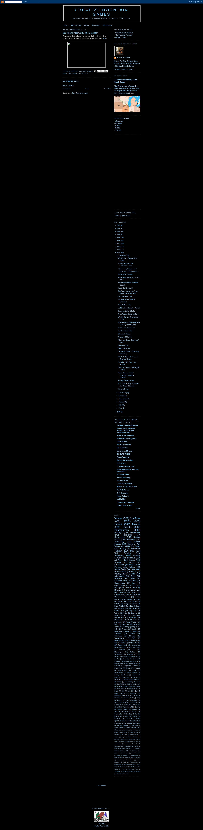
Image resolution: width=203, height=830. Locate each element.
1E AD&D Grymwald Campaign (129, 643)
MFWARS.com (120, 37)
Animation (117, 633)
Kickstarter (127, 535)
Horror (116, 606)
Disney (126, 675)
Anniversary (130, 741)
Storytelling (118, 654)
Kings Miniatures (123, 496)
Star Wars (135, 569)
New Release (133, 721)
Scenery (119, 700)
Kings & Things (123, 389)
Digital (126, 705)
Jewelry (125, 716)
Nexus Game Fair (120, 723)
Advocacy (120, 688)
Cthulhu (134, 645)
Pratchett (125, 707)
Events (127, 527)
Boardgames (121, 530)
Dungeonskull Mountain (125, 502)
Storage (124, 766)
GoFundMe (118, 636)
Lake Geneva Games (132, 590)
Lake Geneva (128, 661)
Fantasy (132, 562)
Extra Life (137, 748)
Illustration (117, 661)
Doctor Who (122, 601)
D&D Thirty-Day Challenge (131, 606)
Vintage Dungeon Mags (126, 380)
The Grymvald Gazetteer (123, 35)
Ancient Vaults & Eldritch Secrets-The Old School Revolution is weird (126, 430)
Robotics (121, 608)
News (135, 624)
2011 (119, 253)
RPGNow (118, 123)
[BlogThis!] (100, 71)
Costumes (117, 705)
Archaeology (127, 679)
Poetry (138, 698)
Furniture (135, 665)
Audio (136, 743)
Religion (136, 737)
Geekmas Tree (123, 345)
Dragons (134, 613)
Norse (133, 757)
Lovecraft (129, 718)
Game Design (119, 615)
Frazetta (134, 711)
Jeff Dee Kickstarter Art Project (128, 308)
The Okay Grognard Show (129, 769)
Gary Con (132, 611)
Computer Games (130, 604)
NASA (124, 684)
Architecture (117, 743)
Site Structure (107, 25)
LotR (118, 707)
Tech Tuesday (122, 553)
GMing (134, 601)
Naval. (124, 721)
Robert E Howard (131, 631)
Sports (116, 702)
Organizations (134, 734)
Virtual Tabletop (132, 672)
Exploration (129, 748)
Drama (126, 711)
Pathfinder (137, 668)
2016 (119, 237)
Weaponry (134, 663)
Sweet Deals (120, 569)
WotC (127, 640)
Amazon (117, 711)
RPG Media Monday (125, 599)
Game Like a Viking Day (123, 714)
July (120, 405)
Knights (135, 716)
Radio (135, 670)
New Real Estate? (124, 348)
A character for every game (126, 439)
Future (138, 682)
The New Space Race (125, 331)
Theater (137, 686)
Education (122, 592)
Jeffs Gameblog (122, 493)
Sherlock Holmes (134, 684)
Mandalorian (134, 755)
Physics (116, 737)
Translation (117, 771)
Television (130, 539)
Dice (133, 576)
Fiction (125, 585)
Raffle (129, 737)
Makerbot (125, 755)
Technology (83, 73)
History (133, 583)
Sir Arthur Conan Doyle (124, 686)
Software (135, 700)
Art (70, 73)
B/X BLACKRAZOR (123, 454)
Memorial (135, 695)
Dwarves (136, 746)
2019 (119, 231)
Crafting (135, 659)
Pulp (124, 762)
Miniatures (117, 590)
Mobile (128, 757)
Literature (118, 581)
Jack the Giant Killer (125, 296)
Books (133, 572)
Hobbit (75, 73)
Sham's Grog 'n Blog (124, 505)
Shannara (135, 725)
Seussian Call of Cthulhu (126, 311)
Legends (135, 675)
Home (66, 25)
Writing (116, 613)
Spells (117, 766)
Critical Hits (121, 463)
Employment (118, 647)
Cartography (134, 656)
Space (138, 599)
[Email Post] (95, 71)
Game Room (130, 647)
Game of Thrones (131, 588)
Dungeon (134, 627)
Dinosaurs (124, 732)
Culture (119, 682)
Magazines (125, 624)
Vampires (126, 702)
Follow (86, 25)
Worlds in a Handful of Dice (127, 487)
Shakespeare (118, 672)
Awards (127, 597)
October (122, 396)
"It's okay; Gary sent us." (126, 466)
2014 (119, 244)
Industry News (120, 574)
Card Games (129, 560)
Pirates (126, 663)
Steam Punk (130, 727)
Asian (128, 730)
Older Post (107, 89)
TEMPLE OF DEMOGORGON (127, 425)
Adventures (119, 576)
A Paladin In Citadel (124, 445)
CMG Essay (136, 585)
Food (127, 595)
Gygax (135, 595)
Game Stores (119, 693)
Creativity (117, 665)
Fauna (118, 750)
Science (117, 562)
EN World (132, 608)
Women (124, 773)
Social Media (118, 727)
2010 (119, 412)
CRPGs (135, 702)
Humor (118, 524)
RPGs (127, 521)
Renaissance (117, 764)
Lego (136, 661)
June (121, 408)
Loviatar (116, 734)
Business (137, 679)
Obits (125, 613)
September (123, 399)
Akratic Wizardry (123, 457)
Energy (128, 622)
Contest (132, 633)
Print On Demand (123, 725)
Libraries (122, 649)
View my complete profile (124, 69)
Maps (115, 757)
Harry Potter (118, 668)
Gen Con (118, 753)
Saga (138, 764)
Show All (138, 508)
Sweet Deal (122, 645)
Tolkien (132, 567)
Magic (118, 755)
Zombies (130, 654)
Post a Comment (68, 85)
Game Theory (134, 732)
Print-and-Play (76, 25)
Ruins (115, 739)
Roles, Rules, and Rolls (125, 435)
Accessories (135, 533)
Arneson (122, 730)
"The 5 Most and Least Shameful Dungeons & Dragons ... (126, 375)
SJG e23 (118, 130)
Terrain (116, 627)
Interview (137, 615)
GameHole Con (136, 750)
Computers (118, 595)
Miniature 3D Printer (125, 337)
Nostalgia (118, 533)
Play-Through (122, 670)
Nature (125, 698)
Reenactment (133, 762)
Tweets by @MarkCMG (122, 216)
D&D (133, 638)
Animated (117, 679)
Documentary (129, 682)
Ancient (124, 629)
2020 (119, 228)
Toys (119, 588)
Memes (122, 757)
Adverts (124, 656)
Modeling (117, 698)
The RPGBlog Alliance (102, 825)
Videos (118, 518)
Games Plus (119, 611)
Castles (116, 659)
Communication (132, 688)
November (122, 393)
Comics (117, 585)
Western (134, 709)
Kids (118, 684)
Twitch (131, 771)
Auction (125, 627)
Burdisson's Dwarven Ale (126, 328)
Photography (118, 652)
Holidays (118, 578)
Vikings (135, 677)
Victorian (138, 771)
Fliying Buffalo (126, 750)
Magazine (117, 663)
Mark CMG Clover (123, 57)
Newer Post (67, 89)
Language (117, 718)
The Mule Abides (123, 490)
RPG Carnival (135, 707)
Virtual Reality (122, 709)
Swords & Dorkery (123, 477)
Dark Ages (128, 746)
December (122, 255)
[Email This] (98, 71)
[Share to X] (103, 71)
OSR (139, 757)
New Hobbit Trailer (124, 305)
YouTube (135, 518)
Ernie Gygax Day (119, 748)
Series (127, 700)
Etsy (123, 691)
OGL (130, 723)
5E (117, 730)
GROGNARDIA (122, 442)
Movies (136, 524)
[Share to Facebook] (105, 71)
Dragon (126, 665)
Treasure (125, 771)
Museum (132, 636)
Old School (119, 565)
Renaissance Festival (129, 764)
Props (123, 737)
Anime (122, 741)
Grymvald (133, 693)
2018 (119, 234)
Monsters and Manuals (125, 451)
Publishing (125, 677)
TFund (134, 766)
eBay (135, 620)
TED (129, 766)
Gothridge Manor (123, 474)
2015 (119, 241)
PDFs (133, 649)
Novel (116, 677)
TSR (129, 615)
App (137, 741)
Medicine (117, 631)
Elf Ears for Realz (124, 334)
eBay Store (119, 121)
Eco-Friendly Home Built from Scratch (80, 33)
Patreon (137, 723)
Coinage (117, 675)
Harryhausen (136, 705)
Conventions (119, 537)
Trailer (132, 578)
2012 (119, 250)
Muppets (124, 734)
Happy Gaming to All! (125, 288)
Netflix (132, 698)
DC (122, 746)
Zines (138, 727)
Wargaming (119, 555)
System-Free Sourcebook (128, 739)
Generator (126, 753)
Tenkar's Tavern (122, 481)
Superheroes (119, 583)
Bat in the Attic (122, 448)
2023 (119, 225)
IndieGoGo (117, 695)
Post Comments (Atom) (80, 93)
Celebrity (126, 659)
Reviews (121, 617)
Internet (126, 695)
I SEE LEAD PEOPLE (124, 484)
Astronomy (128, 743)
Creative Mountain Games (102, 12)
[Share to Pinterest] (107, 71)
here (104, 38)
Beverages (132, 617)
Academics (118, 622)
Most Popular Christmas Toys (128, 314)
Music (134, 592)
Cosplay (116, 746)
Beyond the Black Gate (125, 460)
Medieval (117, 597)
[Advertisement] (123, 171)
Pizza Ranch (129, 760)
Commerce (135, 730)
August (121, 402)
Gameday (122, 572)
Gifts (138, 647)
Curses (116, 732)
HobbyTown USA (135, 753)
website (117, 604)
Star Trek (132, 581)
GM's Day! (95, 25)
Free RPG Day (133, 691)
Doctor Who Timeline (125, 274)
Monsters (117, 640)
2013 (119, 247)
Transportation (119, 638)
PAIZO (117, 128)
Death (116, 691)
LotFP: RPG (121, 499)
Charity (134, 629)
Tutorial (126, 620)
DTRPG (118, 126)
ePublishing (136, 640)
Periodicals (120, 760)
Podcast (132, 652)
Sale (115, 629)
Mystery (128, 668)
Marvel (116, 620)
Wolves (118, 773)
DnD (132, 551)
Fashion (137, 597)
